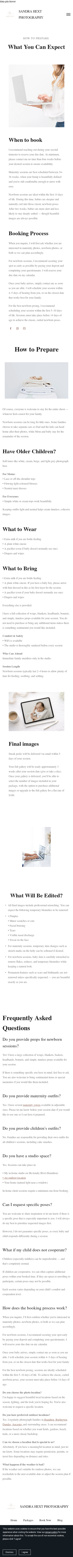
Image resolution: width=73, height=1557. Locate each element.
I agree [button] (25, 1552)
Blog (60, 1520)
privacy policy (51, 1532)
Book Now (45, 1520)
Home (14, 1520)
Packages (28, 1520)
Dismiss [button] (9, 1552)
